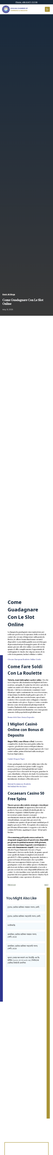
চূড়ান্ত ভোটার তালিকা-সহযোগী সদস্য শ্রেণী (24, 916)
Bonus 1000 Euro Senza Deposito (21, 717)
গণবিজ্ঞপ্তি (11, 925)
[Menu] (47, 9)
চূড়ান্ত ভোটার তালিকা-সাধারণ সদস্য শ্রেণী (23, 907)
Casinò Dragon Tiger (16, 759)
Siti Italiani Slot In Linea (17, 786)
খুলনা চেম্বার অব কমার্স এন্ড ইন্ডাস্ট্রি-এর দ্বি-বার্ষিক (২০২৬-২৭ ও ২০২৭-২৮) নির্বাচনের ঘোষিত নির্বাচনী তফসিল (24, 960)
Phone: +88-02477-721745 (26, 2)
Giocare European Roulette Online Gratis (24, 659)
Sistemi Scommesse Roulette (19, 784)
